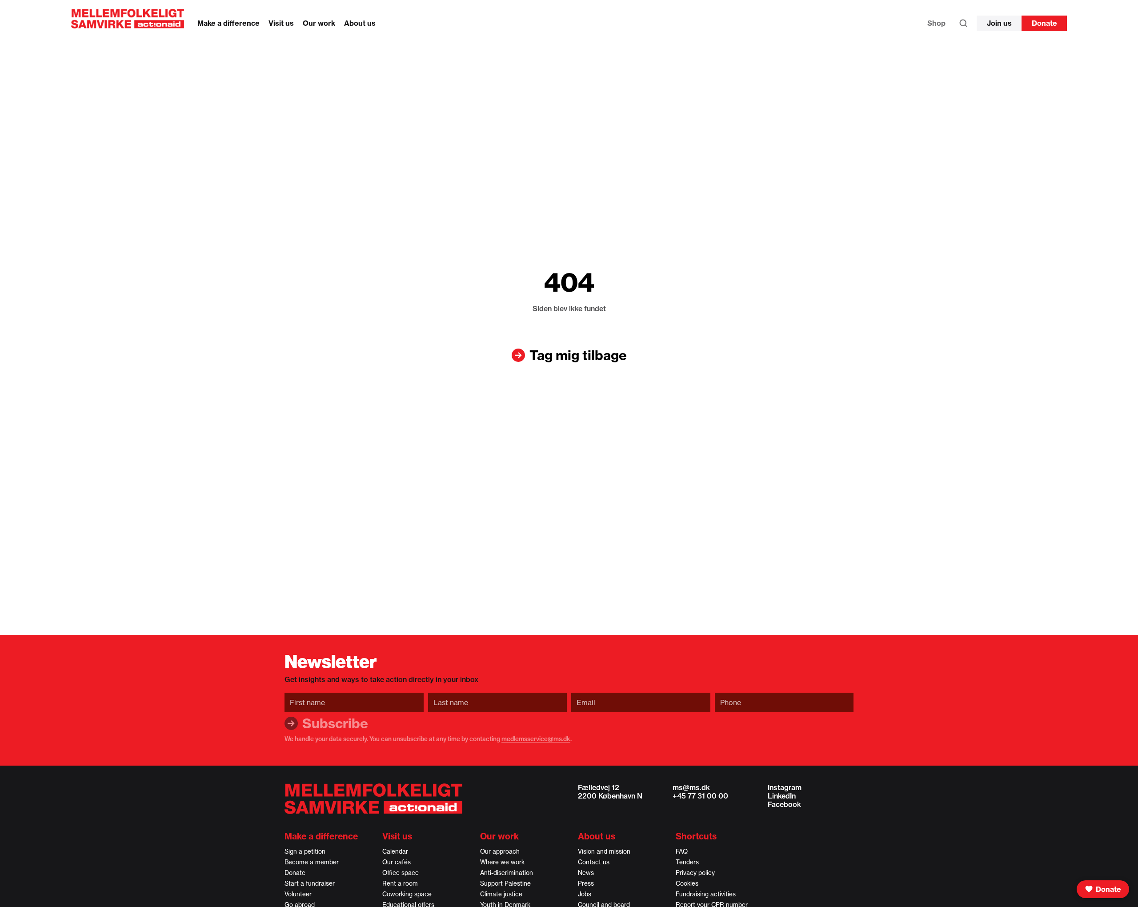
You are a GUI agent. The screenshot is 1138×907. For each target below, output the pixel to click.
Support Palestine (505, 883)
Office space (400, 872)
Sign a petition (304, 851)
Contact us (593, 862)
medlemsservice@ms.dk (535, 738)
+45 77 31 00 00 (700, 795)
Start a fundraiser (309, 883)
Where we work (502, 862)
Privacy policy (695, 872)
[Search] (963, 25)
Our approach (500, 851)
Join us (999, 23)
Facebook (784, 804)
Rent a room (400, 883)
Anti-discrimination (506, 872)
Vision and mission (604, 851)
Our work (319, 23)
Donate (1044, 23)
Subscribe (335, 723)
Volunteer (298, 894)
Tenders (687, 862)
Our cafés (396, 862)
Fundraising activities (706, 894)
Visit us (281, 23)
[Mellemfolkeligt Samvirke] (373, 798)
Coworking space (407, 894)
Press (586, 883)
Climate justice (501, 894)
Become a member (311, 862)
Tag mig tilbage (578, 355)
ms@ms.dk (691, 787)
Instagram (784, 787)
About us (360, 23)
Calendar (395, 851)
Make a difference (228, 23)
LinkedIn (782, 795)
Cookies (687, 883)
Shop (936, 23)
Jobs (584, 894)
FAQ (682, 851)
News (586, 872)
